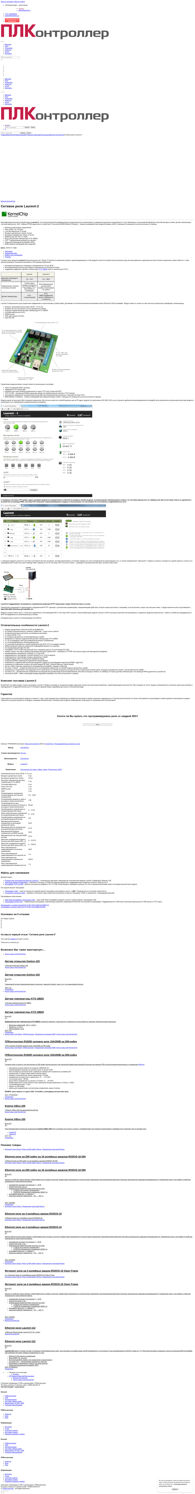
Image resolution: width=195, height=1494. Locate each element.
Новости (8, 50)
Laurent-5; (12, 1132)
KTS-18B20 (43, 269)
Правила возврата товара (15, 1434)
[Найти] (1, 59)
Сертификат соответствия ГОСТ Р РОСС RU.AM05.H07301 (23, 907)
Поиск (33, 127)
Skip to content (19, 2)
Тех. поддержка (11, 14)
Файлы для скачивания (13, 255)
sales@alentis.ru (24, 10)
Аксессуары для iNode (13, 1034)
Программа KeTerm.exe (14, 902)
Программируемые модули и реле (67, 744)
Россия (23, 753)
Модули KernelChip (57, 135)
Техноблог (9, 48)
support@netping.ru (12, 16)
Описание (8, 251)
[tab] (99, 251)
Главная (4, 135)
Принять (175, 1489)
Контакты (8, 53)
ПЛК (6, 1398)
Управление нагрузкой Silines (53, 1149)
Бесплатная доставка (29, 769)
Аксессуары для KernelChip (15, 954)
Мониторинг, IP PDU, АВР (14, 1403)
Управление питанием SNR (45, 1034)
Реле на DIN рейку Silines (31, 1149)
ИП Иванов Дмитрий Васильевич (37, 135)
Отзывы (8, 257)
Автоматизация (19, 135)
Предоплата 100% (55, 769)
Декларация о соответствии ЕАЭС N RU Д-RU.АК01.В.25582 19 (25, 905)
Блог (6, 1416)
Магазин (8, 44)
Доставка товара (11, 1432)
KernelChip (49, 744)
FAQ (6, 46)
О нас (7, 52)
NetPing (141, 1064)
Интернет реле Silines (13, 1149)
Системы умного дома (13, 1401)
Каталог (10, 135)
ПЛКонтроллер (28, 1034)
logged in (13, 939)
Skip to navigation (7, 2)
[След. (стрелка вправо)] (3, 1492)
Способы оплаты (11, 1430)
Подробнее (9, 989)
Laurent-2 (24, 764)
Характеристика (11, 253)
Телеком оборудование (13, 1405)
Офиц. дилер (42, 769)
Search (7, 125)
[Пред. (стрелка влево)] (1, 1492)
